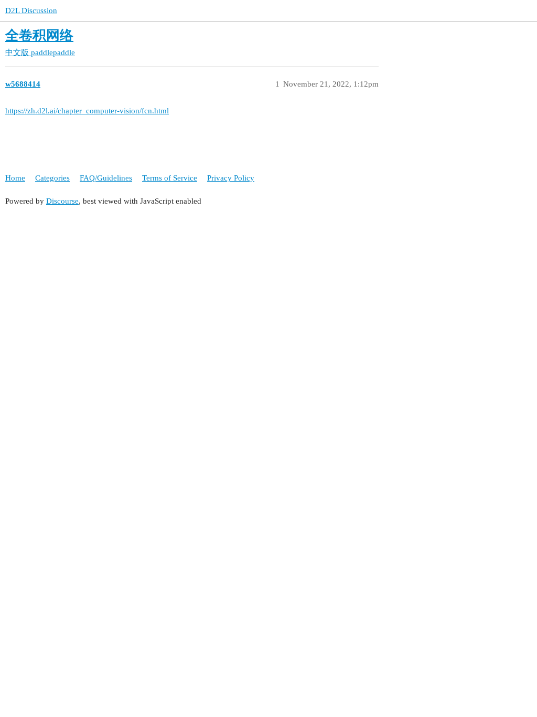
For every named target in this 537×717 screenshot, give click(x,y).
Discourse (62, 201)
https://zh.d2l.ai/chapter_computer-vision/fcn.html (87, 111)
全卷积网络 (39, 35)
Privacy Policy (230, 178)
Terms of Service (169, 178)
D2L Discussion (31, 10)
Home (15, 178)
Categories (52, 178)
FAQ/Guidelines (106, 178)
